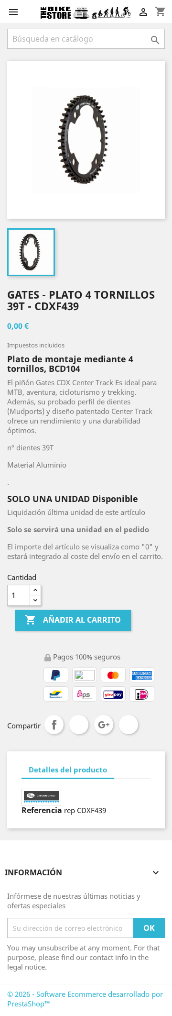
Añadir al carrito (73, 619)
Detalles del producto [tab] (68, 769)
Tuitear (78, 724)
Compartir (54, 724)
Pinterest (128, 724)
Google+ (103, 724)
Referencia (42, 810)
